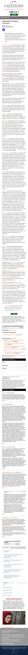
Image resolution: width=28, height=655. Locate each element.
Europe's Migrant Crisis (7, 590)
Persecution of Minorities (7, 592)
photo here (20, 144)
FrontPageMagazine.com (10, 334)
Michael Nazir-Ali (14, 262)
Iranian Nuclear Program (7, 587)
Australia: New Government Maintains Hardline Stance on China (15, 346)
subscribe (17, 355)
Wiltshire (5, 121)
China (4, 584)
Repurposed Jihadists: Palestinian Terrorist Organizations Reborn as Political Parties (12, 576)
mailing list (14, 356)
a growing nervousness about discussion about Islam (11, 283)
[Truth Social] (3, 30)
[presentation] (6, 548)
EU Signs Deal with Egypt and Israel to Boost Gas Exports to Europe (14, 352)
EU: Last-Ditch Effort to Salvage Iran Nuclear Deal (14, 343)
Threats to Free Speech (7, 595)
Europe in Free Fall (7, 550)
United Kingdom (13, 330)
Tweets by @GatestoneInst (8, 627)
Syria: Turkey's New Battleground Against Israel (13, 560)
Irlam (4, 172)
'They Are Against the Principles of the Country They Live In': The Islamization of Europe (13, 555)
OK (14, 652)
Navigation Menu (5, 17)
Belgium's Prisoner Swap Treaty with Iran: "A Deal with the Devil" (14, 341)
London (5, 114)
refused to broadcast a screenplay (17, 271)
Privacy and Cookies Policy (19, 649)
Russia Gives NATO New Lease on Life (13, 349)
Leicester (5, 105)
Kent (4, 213)
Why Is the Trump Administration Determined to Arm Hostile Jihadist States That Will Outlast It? (13, 570)
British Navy (7, 236)
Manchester (5, 153)
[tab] (6, 548)
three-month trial (7, 45)
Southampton (6, 138)
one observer (23, 298)
